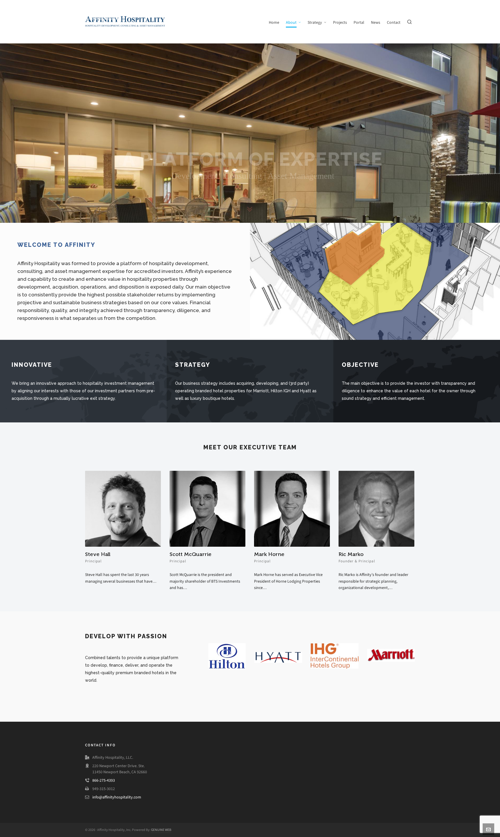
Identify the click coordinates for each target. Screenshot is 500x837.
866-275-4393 (103, 780)
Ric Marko (351, 554)
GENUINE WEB (161, 829)
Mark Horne (269, 554)
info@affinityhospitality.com (116, 797)
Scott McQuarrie (191, 554)
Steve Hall (97, 554)
